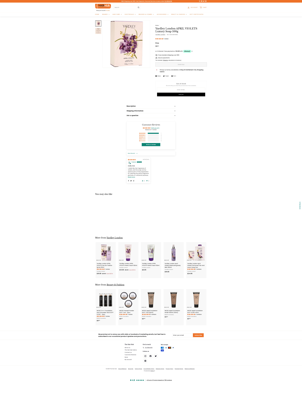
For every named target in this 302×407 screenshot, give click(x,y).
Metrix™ (153, 371)
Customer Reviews (130, 355)
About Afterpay (122, 369)
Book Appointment (152, 1)
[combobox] (127, 7)
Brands (105, 14)
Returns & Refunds (190, 369)
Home (97, 14)
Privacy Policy (169, 369)
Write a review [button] (151, 144)
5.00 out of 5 (155, 128)
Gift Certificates (196, 14)
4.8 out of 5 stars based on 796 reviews (159, 380)
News (126, 357)
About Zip (130, 369)
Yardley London (160, 34)
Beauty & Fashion (178, 14)
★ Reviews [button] (300, 205)
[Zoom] (126, 44)
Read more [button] (131, 177)
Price (157, 43)
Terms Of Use (138, 369)
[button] (159, 39)
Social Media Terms (149, 369)
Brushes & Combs (146, 14)
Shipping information (135, 111)
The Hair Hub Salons (131, 350)
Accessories (162, 14)
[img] (132, 160)
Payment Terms (179, 369)
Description (131, 106)
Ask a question (132, 115)
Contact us (128, 352)
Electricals (129, 14)
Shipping (165, 60)
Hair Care (116, 14)
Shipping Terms (160, 369)
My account (128, 359)
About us (127, 347)
